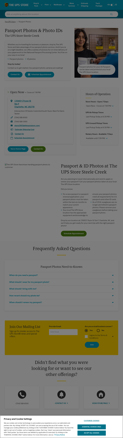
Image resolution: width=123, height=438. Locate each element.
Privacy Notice (59, 435)
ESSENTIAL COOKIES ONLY (91, 427)
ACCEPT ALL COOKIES (91, 433)
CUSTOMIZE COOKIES (91, 421)
